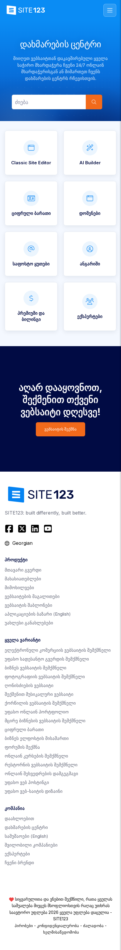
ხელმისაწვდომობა (61, 932)
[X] (22, 529)
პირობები (24, 925)
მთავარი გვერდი (23, 570)
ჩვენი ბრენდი (19, 862)
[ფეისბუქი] (10, 529)
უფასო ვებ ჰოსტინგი (27, 782)
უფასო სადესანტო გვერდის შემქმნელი (47, 659)
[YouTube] (48, 529)
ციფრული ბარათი (24, 729)
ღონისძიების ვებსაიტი (29, 685)
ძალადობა (93, 925)
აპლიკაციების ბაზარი (38, 614)
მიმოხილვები (19, 587)
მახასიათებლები (23, 579)
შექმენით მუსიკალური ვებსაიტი (39, 694)
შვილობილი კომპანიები (31, 845)
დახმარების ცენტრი (26, 827)
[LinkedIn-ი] (35, 529)
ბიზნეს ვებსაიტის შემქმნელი (35, 668)
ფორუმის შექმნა (22, 747)
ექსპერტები (17, 854)
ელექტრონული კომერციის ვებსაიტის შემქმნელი (58, 650)
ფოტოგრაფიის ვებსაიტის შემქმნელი (45, 676)
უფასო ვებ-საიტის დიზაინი (34, 791)
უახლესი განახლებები (29, 623)
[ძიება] (94, 102)
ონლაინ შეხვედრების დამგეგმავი (41, 773)
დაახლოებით (19, 818)
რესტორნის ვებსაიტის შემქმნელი (41, 765)
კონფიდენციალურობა (58, 925)
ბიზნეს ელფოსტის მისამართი (37, 738)
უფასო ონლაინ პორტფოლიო (37, 712)
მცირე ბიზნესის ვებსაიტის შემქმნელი (45, 720)
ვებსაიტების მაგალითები (32, 596)
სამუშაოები (26, 836)
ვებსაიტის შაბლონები (28, 605)
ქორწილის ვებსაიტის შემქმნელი (40, 703)
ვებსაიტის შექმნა (60, 429)
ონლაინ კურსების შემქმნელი (36, 756)
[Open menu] (109, 10)
